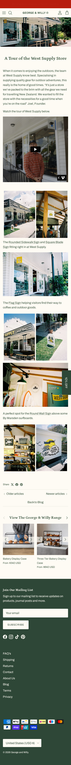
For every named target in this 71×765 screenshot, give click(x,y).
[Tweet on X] (12, 484)
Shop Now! (60, 4)
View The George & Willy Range (35, 518)
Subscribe (15, 624)
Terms (7, 690)
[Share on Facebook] (16, 484)
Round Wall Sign (40, 413)
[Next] (31, 539)
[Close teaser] (61, 396)
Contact (8, 672)
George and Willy (19, 752)
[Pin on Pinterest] (21, 484)
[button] (66, 382)
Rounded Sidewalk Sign (24, 242)
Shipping (9, 659)
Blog (6, 684)
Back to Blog (35, 502)
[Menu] (4, 13)
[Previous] (5, 539)
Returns (8, 666)
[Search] (12, 13)
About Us (9, 678)
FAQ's (7, 653)
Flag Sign (15, 302)
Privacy (8, 696)
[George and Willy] (35, 13)
